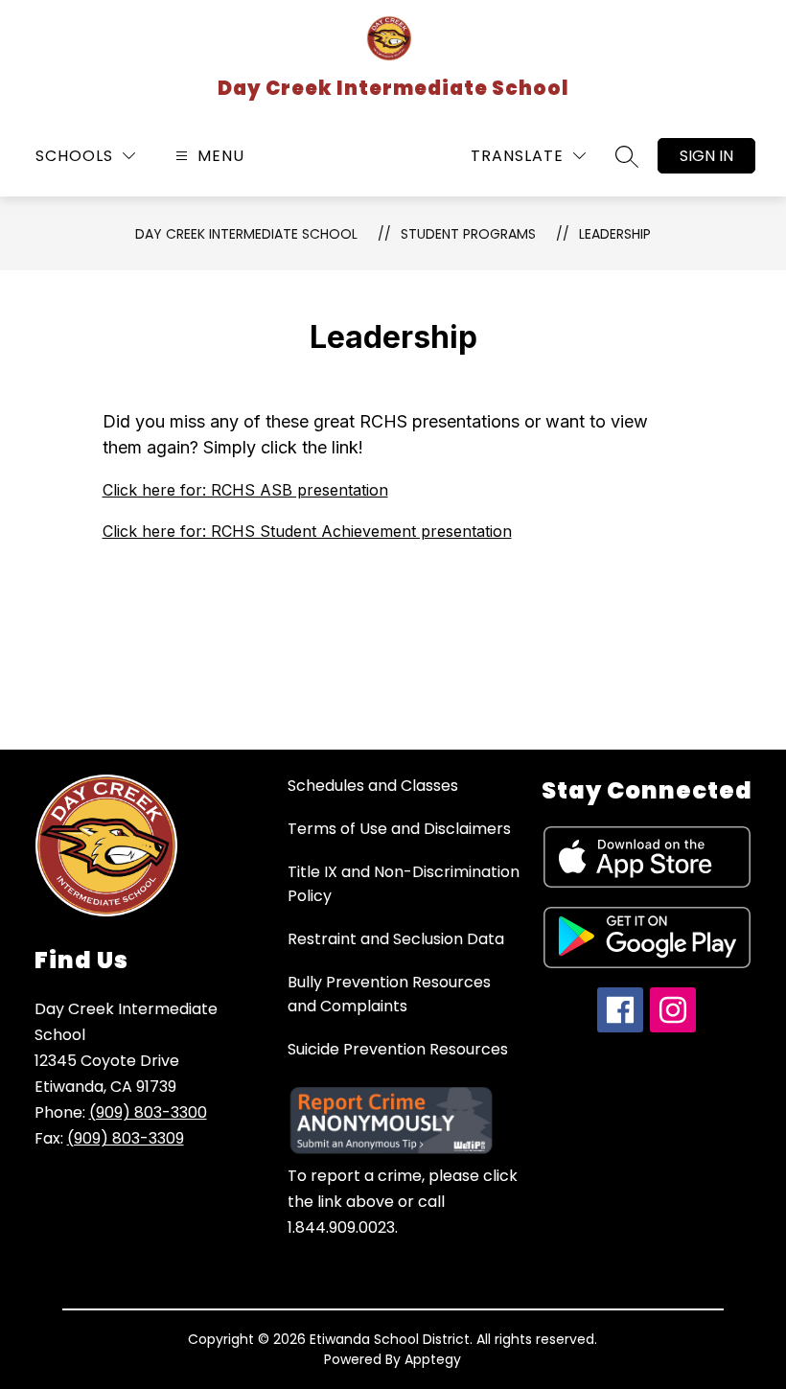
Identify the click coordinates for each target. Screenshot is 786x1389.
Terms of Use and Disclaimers (399, 829)
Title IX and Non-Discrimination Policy (404, 884)
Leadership (615, 233)
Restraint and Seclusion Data (396, 939)
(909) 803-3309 (125, 1138)
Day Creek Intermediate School (246, 233)
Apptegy (433, 1359)
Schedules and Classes (373, 786)
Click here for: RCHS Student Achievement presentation (307, 531)
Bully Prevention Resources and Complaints (389, 994)
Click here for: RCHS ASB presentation (245, 489)
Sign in (706, 156)
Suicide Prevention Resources (398, 1049)
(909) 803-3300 (148, 1112)
